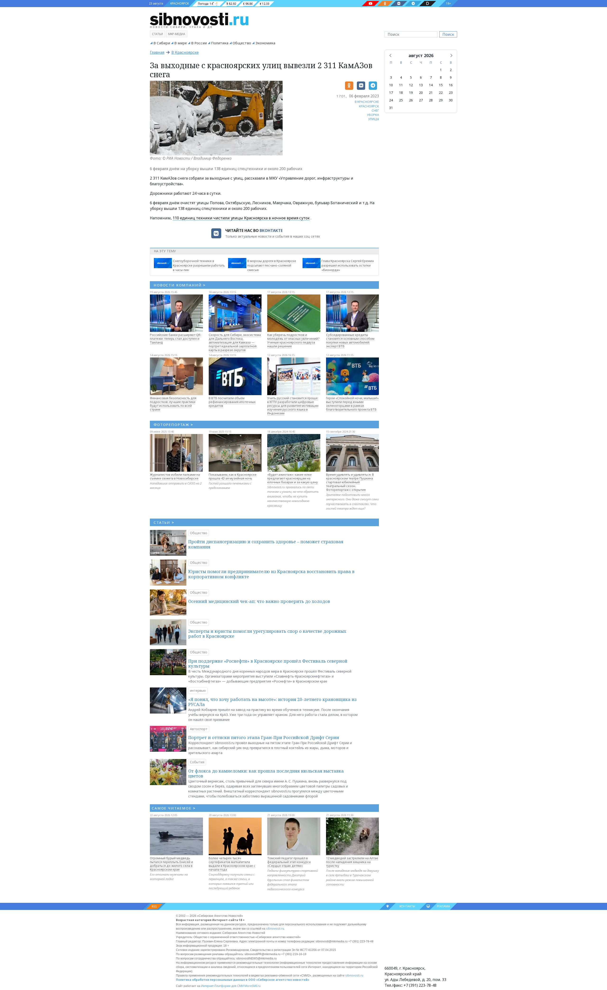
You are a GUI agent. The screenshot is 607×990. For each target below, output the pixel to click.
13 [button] (421, 85)
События (197, 762)
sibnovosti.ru (275, 929)
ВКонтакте (271, 230)
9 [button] (451, 77)
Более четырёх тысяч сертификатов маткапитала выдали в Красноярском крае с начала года (232, 864)
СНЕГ (375, 110)
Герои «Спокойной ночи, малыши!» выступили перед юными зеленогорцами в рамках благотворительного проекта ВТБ (352, 403)
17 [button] (391, 92)
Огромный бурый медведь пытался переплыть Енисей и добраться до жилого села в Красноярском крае (171, 864)
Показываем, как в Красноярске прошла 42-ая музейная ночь (233, 476)
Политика (219, 43)
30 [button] (451, 100)
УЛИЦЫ (373, 119)
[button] (390, 55)
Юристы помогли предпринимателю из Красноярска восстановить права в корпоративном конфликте (271, 574)
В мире (180, 43)
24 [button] (391, 100)
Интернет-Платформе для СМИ (222, 986)
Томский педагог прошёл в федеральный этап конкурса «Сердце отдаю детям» (289, 862)
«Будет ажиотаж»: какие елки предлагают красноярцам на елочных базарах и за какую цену (292, 478)
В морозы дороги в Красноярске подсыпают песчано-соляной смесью (271, 265)
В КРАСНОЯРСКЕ (367, 101)
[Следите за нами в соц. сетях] (370, 3)
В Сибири (161, 43)
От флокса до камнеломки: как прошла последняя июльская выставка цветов (266, 773)
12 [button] (411, 85)
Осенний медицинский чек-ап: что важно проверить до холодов (259, 601)
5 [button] (411, 77)
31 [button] (391, 107)
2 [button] (451, 70)
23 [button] (451, 92)
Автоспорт (198, 729)
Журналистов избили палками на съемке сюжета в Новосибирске (175, 476)
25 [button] (401, 100)
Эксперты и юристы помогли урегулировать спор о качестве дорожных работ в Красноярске (267, 633)
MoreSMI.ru (252, 986)
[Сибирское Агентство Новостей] (199, 18)
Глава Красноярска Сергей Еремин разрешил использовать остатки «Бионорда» (348, 265)
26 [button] (411, 100)
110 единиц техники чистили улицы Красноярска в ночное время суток (241, 218)
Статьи (157, 34)
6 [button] (421, 77)
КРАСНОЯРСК (179, 3)
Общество (242, 43)
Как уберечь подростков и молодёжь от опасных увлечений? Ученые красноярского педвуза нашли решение (293, 340)
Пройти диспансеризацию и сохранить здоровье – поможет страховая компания (265, 544)
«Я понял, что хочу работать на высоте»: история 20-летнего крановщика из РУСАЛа (272, 701)
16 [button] (451, 85)
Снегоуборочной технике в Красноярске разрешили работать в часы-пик (199, 265)
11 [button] (401, 85)
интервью (198, 690)
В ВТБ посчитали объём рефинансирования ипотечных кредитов (232, 402)
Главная (157, 52)
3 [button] (391, 77)
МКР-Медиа (176, 34)
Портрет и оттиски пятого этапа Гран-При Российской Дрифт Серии (263, 737)
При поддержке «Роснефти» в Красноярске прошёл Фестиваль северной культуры (267, 663)
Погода (203, 4)
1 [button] (441, 70)
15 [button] (441, 85)
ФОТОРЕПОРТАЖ (173, 424)
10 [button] (391, 85)
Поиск (448, 34)
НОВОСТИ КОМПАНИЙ (180, 285)
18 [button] (401, 92)
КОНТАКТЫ (407, 906)
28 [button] (431, 100)
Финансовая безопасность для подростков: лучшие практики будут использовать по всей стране (173, 403)
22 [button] (441, 92)
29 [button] (441, 100)
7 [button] (431, 77)
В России (199, 43)
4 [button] (401, 77)
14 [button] (431, 85)
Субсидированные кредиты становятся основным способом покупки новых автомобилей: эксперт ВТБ (350, 340)
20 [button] (421, 92)
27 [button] (421, 100)
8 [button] (441, 77)
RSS (154, 906)
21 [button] (431, 92)
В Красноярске (185, 52)
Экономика (265, 43)
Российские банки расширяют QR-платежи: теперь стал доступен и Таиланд (176, 338)
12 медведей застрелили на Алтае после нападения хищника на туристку (352, 862)
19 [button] (411, 92)
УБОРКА (373, 115)
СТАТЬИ (164, 522)
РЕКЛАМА (443, 906)
